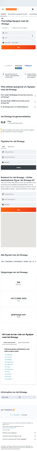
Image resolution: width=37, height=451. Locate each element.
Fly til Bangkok (8, 355)
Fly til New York (9, 364)
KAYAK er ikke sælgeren (10, 433)
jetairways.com (18, 314)
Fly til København (9, 362)
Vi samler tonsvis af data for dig (12, 436)
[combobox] (20, 152)
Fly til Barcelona (9, 369)
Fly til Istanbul (8, 379)
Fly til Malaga (8, 359)
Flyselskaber (16, 415)
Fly (10, 415)
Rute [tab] (3, 146)
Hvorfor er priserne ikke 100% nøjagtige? (15, 439)
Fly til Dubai (8, 376)
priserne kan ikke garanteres (9, 427)
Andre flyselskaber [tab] (23, 342)
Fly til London (8, 357)
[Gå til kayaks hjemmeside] (11, 9)
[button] (3, 9)
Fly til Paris (7, 367)
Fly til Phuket (8, 374)
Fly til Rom (7, 372)
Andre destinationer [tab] (9, 342)
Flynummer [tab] (11, 146)
